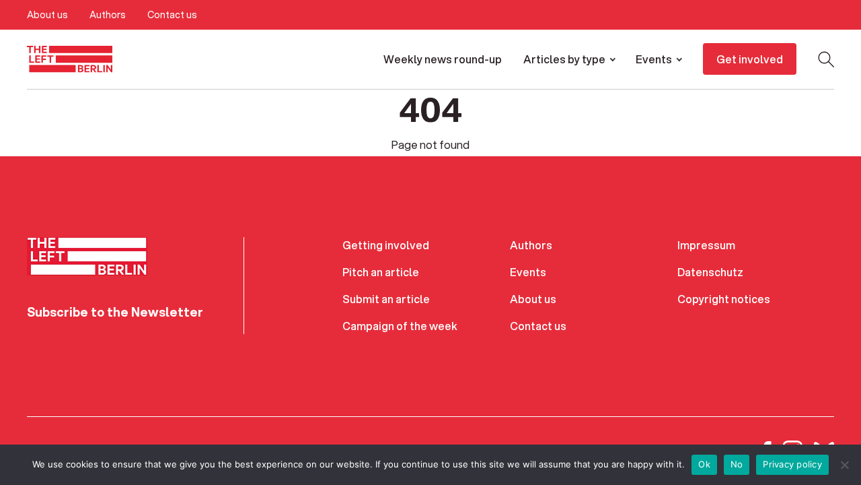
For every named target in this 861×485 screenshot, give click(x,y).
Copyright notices (723, 298)
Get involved (749, 59)
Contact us (172, 15)
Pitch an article (380, 272)
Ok (704, 464)
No (737, 464)
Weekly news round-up (442, 59)
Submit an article (386, 298)
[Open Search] (826, 59)
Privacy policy (792, 464)
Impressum (706, 245)
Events (654, 59)
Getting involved (385, 245)
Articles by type (564, 59)
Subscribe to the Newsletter (115, 312)
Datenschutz (710, 272)
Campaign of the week (399, 325)
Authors (107, 15)
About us (47, 15)
